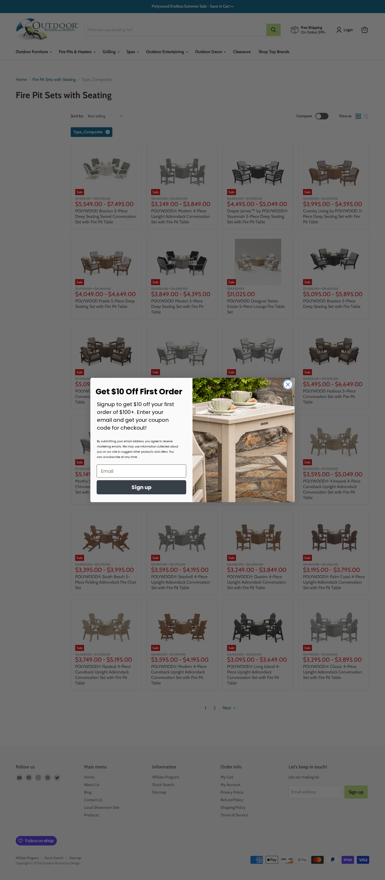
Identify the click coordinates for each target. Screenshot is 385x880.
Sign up (141, 487)
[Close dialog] (288, 384)
